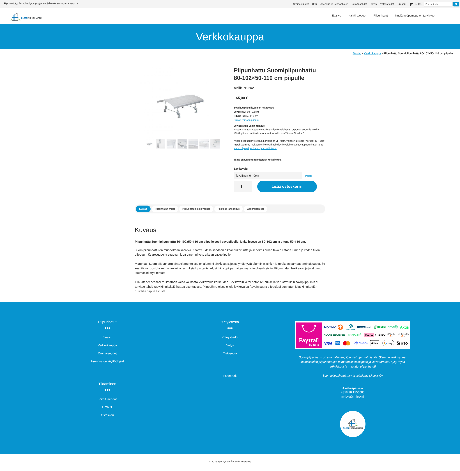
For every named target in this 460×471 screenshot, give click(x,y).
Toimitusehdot (359, 4)
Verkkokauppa (372, 53)
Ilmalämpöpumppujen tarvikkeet (415, 15)
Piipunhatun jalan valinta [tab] (196, 209)
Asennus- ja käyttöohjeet (334, 4)
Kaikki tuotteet (357, 15)
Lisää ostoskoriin (287, 186)
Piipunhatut (381, 15)
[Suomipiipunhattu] (21, 20)
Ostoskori (107, 415)
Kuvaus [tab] (143, 209)
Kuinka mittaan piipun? (246, 120)
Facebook (230, 376)
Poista (308, 176)
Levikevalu (241, 168)
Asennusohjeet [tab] (255, 209)
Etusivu (336, 15)
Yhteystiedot (387, 4)
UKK (314, 4)
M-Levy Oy (376, 376)
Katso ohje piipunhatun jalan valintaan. (255, 148)
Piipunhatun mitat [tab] (165, 209)
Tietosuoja (230, 353)
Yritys (374, 4)
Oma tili (401, 4)
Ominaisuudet (301, 4)
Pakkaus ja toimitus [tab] (229, 209)
